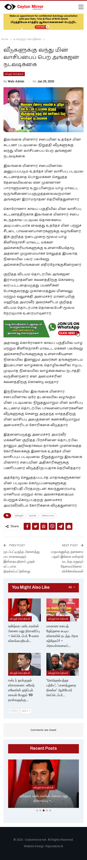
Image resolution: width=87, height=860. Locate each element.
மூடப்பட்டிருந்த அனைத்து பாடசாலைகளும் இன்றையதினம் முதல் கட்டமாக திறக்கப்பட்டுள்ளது (21, 561)
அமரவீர (32, 515)
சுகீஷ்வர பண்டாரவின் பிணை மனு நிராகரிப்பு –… (43, 798)
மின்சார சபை (48, 515)
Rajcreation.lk (54, 846)
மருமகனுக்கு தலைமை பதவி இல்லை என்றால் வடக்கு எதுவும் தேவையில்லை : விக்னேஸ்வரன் (67, 561)
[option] (43, 784)
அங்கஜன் (18, 515)
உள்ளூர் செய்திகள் (14, 74)
